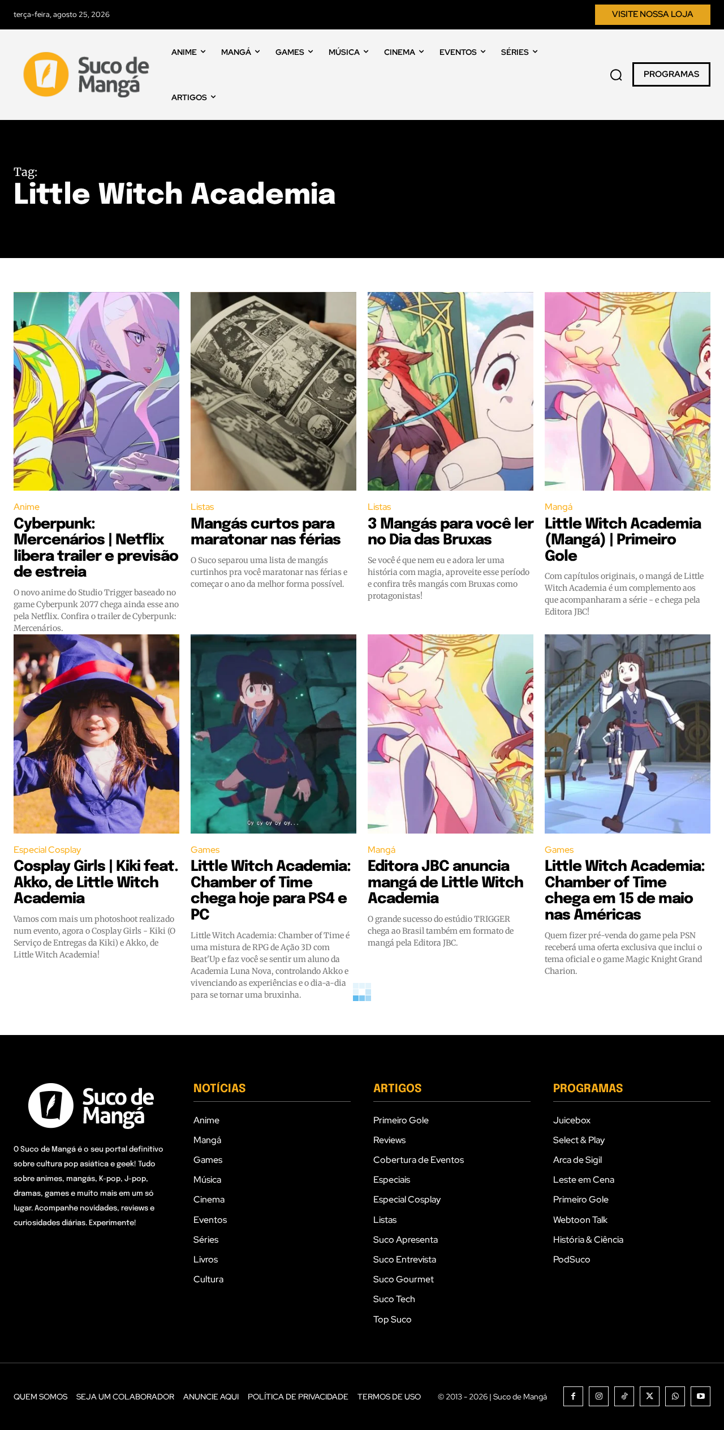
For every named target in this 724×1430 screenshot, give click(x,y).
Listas (202, 507)
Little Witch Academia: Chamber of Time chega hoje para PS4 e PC (271, 891)
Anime (27, 507)
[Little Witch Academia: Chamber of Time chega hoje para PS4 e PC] (273, 734)
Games (205, 850)
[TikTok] (624, 1396)
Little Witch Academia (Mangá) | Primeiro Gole (623, 540)
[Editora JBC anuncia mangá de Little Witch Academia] (450, 734)
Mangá (558, 507)
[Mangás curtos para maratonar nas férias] (273, 391)
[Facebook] (573, 1396)
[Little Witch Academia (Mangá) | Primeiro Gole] (627, 391)
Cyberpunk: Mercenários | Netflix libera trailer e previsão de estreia (96, 549)
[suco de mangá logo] (88, 75)
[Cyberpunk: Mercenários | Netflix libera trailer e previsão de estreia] (96, 391)
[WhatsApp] (675, 1396)
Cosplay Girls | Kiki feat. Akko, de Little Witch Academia (96, 883)
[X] (650, 1396)
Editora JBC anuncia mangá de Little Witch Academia (445, 883)
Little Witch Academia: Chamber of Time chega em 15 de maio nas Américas (625, 891)
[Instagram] (599, 1396)
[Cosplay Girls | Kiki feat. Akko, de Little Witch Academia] (96, 734)
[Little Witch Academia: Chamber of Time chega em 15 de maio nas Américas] (627, 734)
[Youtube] (700, 1396)
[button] (616, 74)
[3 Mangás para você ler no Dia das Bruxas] (450, 391)
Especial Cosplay (47, 850)
